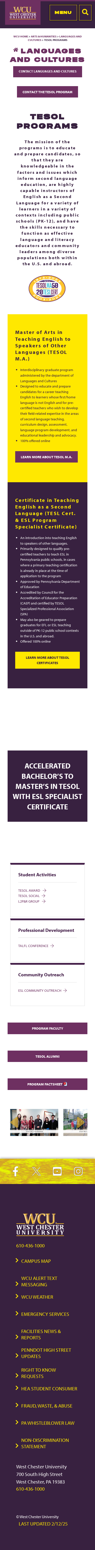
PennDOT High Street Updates (46, 1353)
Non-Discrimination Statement (45, 1443)
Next (80, 1122)
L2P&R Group (29, 901)
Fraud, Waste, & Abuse (46, 1405)
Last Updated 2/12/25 (43, 1523)
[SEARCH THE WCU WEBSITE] (85, 12)
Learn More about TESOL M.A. (46, 456)
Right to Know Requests (38, 1373)
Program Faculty (47, 1028)
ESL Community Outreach (39, 990)
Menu (63, 12)
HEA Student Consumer (49, 1388)
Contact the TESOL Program (47, 91)
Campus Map (36, 1261)
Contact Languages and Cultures (48, 71)
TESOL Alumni (47, 1056)
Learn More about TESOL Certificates (47, 660)
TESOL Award (29, 890)
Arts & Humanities (43, 36)
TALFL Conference (33, 945)
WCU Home (20, 36)
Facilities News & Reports (41, 1334)
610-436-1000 (30, 1245)
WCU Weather (37, 1297)
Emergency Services (45, 1314)
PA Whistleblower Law (47, 1423)
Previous (14, 1122)
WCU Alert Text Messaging (39, 1281)
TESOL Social (29, 895)
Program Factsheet (45, 1084)
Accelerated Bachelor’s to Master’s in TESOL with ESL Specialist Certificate (47, 786)
